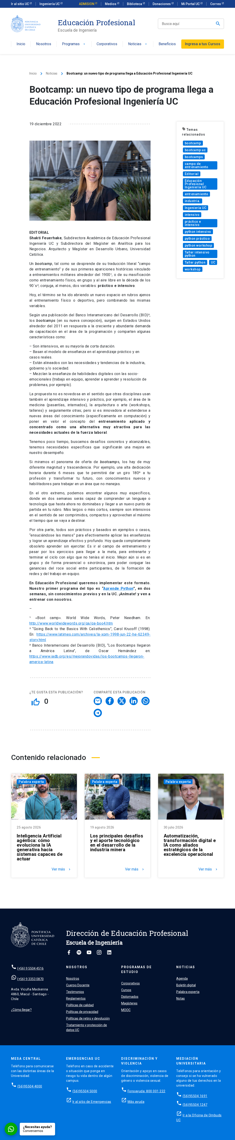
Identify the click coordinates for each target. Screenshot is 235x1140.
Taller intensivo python (197, 253)
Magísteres (129, 1003)
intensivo (192, 215)
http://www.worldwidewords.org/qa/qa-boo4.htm (71, 623)
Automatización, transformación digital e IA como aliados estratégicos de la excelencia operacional (190, 845)
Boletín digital (186, 985)
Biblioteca (135, 4)
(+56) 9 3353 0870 (30, 979)
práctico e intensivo (193, 223)
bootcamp (193, 143)
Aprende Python (118, 588)
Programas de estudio (136, 969)
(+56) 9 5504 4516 (30, 968)
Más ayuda (136, 1102)
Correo (216, 4)
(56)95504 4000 (29, 1086)
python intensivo (198, 232)
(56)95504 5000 (85, 1091)
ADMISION (87, 4)
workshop (193, 269)
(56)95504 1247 (195, 1104)
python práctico (197, 238)
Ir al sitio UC (20, 4)
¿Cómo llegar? (21, 1010)
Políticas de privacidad (82, 1012)
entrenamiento (196, 194)
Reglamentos (76, 998)
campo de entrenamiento (196, 165)
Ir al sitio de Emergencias (92, 1102)
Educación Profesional (96, 22)
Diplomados (129, 996)
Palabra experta (31, 782)
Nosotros (43, 44)
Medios (111, 4)
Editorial (192, 174)
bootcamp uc (195, 150)
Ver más (61, 869)
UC (213, 262)
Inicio (21, 44)
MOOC (126, 1010)
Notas (180, 998)
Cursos (126, 990)
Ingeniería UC (49, 4)
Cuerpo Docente (78, 985)
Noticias (138, 44)
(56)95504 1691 (195, 1096)
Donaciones (162, 4)
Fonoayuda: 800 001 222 (146, 1091)
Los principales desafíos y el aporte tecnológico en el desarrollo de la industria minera (116, 843)
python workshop (198, 245)
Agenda (182, 978)
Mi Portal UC (190, 4)
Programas (74, 44)
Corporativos (107, 44)
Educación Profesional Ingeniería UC (196, 184)
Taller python (195, 262)
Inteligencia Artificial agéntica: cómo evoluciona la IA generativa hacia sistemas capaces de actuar (39, 847)
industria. (192, 201)
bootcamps (194, 157)
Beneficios (167, 44)
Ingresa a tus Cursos (202, 44)
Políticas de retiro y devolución (88, 1018)
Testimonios (75, 992)
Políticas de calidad (80, 1005)
